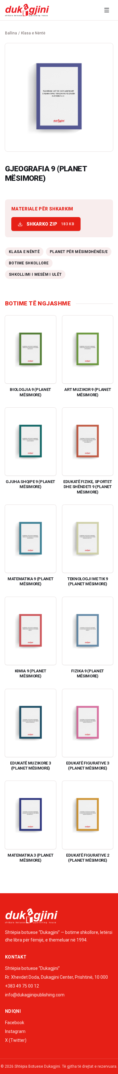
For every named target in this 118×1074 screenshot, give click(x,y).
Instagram (15, 1031)
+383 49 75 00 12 (22, 985)
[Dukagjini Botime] (27, 10)
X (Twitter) (15, 1040)
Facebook (14, 1022)
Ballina (11, 33)
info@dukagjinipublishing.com (35, 994)
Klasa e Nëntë (33, 33)
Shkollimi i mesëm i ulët (35, 274)
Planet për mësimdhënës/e (79, 252)
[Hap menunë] (106, 10)
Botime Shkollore (29, 263)
